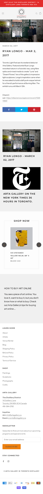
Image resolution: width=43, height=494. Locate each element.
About (5, 333)
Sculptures (7, 377)
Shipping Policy (9, 349)
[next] (38, 244)
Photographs (8, 381)
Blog (4, 345)
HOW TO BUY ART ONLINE (17, 288)
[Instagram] (8, 461)
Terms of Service (9, 361)
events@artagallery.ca (17, 418)
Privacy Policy (8, 357)
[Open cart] (40, 13)
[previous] (4, 244)
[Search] (36, 13)
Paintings (6, 373)
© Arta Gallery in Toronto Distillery (21, 471)
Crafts (5, 385)
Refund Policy (8, 353)
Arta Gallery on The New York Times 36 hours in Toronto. (19, 197)
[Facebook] (3, 461)
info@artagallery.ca (14, 415)
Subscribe (12, 447)
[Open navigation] (3, 13)
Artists (5, 337)
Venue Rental (8, 341)
